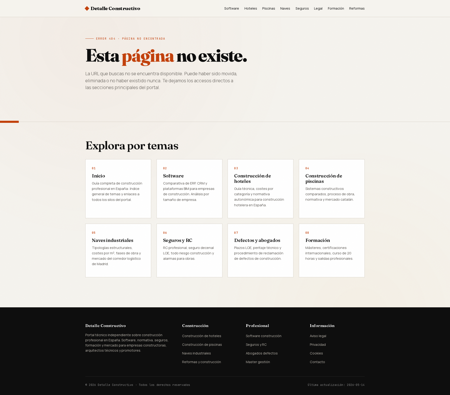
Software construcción (263, 336)
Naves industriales (112, 240)
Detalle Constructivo (115, 8)
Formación (336, 8)
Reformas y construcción (201, 362)
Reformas (357, 8)
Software (231, 8)
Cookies (316, 353)
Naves (285, 8)
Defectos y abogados (257, 240)
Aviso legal (318, 336)
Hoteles (250, 8)
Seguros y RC (177, 240)
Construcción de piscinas (323, 178)
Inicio (98, 176)
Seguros (302, 8)
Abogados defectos (262, 353)
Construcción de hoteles (252, 178)
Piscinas (268, 8)
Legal (318, 8)
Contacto (317, 362)
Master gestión (258, 362)
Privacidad (318, 344)
